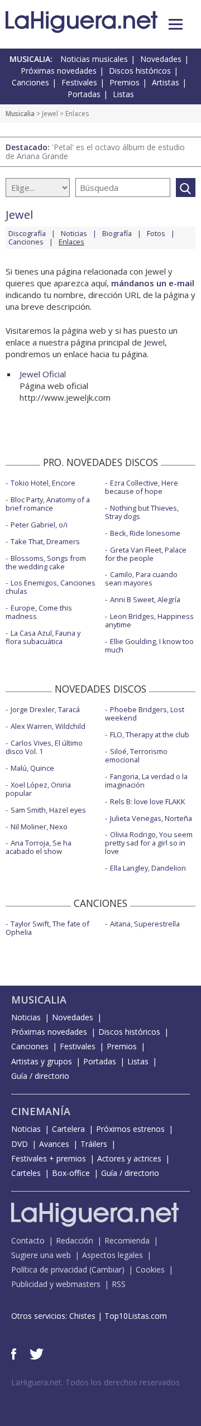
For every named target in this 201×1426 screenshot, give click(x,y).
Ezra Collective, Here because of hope (141, 487)
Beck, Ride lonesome (145, 533)
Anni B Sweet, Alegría (145, 599)
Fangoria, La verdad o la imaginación (146, 780)
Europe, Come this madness (39, 612)
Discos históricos (140, 70)
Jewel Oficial (43, 374)
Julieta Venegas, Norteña (151, 818)
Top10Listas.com (135, 1315)
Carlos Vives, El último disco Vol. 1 (44, 747)
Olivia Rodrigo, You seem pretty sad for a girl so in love (149, 842)
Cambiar (107, 1269)
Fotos (156, 233)
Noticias (74, 233)
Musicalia (20, 113)
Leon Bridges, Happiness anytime (149, 620)
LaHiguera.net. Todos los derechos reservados (95, 1382)
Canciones (30, 82)
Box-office (71, 1173)
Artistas (165, 82)
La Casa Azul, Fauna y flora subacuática (43, 637)
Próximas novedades (59, 70)
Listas (123, 94)
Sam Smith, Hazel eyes (48, 810)
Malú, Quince (32, 768)
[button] (176, 24)
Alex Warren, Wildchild (48, 726)
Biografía (117, 233)
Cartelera (68, 1128)
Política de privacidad (49, 1269)
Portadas (84, 94)
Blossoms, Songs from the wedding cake (46, 562)
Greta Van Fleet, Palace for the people (145, 554)
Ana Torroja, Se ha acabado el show (38, 847)
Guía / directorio (40, 1075)
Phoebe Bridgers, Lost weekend (144, 713)
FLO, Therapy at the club (149, 734)
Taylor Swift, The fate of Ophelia (47, 928)
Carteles (26, 1173)
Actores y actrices (129, 1158)
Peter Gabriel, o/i (39, 525)
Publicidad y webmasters (55, 1284)
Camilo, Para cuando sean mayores (141, 578)
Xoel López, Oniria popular (38, 789)
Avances (54, 1144)
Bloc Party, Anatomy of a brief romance (48, 503)
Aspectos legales (112, 1255)
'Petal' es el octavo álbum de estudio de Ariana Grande (95, 151)
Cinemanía (40, 1111)
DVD (19, 1144)
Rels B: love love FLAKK (147, 801)
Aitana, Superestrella (145, 924)
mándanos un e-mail (152, 283)
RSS (119, 1284)
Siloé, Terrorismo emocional (136, 755)
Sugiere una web (41, 1255)
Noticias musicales (94, 59)
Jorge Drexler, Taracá (45, 709)
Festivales (79, 82)
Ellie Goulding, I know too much (149, 645)
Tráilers (93, 1144)
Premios (124, 82)
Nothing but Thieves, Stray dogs (142, 512)
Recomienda (127, 1240)
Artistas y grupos (41, 1061)
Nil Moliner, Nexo (39, 827)
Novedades (160, 59)
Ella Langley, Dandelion (148, 868)
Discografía (27, 233)
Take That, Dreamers (45, 541)
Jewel (50, 113)
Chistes (82, 1315)
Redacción (74, 1240)
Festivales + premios (48, 1158)
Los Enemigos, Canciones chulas (50, 587)
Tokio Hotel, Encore (43, 483)
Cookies (150, 1269)
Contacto (28, 1240)
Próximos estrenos (130, 1128)
